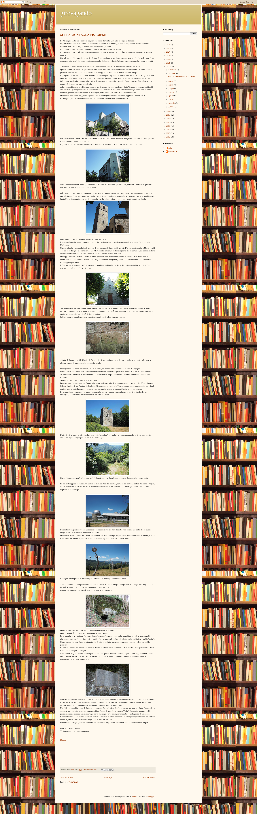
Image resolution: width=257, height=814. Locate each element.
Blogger (151, 796)
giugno (171, 88)
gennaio (172, 106)
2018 (168, 115)
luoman (134, 796)
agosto (171, 81)
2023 (168, 55)
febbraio (172, 103)
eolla (170, 148)
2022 (168, 59)
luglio (171, 84)
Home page (108, 777)
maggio (172, 92)
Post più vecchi (149, 777)
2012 (168, 136)
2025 (168, 48)
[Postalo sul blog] (104, 770)
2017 (168, 118)
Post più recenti (67, 777)
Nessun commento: (90, 770)
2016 (168, 122)
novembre (173, 69)
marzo (171, 99)
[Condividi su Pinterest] (112, 770)
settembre (172, 73)
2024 (168, 52)
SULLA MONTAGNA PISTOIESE (83, 35)
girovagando (76, 12)
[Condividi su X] (107, 770)
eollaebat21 (172, 151)
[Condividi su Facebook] (109, 770)
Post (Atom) (73, 782)
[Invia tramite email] (102, 770)
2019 (168, 111)
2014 (168, 129)
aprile (171, 95)
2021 (168, 63)
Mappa (63, 740)
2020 (168, 66)
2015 (168, 126)
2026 (168, 44)
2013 (168, 133)
